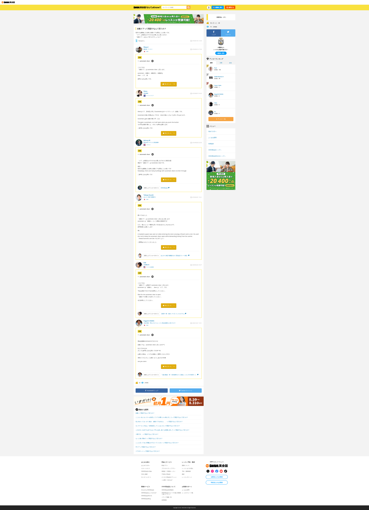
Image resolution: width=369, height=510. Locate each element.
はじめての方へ (145, 465)
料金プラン (165, 465)
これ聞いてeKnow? (167, 480)
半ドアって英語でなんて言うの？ (146, 447)
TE (215, 111)
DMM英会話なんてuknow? (148, 493)
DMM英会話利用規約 (168, 490)
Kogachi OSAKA (218, 94)
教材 (183, 474)
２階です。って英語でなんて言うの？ (147, 434)
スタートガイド (145, 468)
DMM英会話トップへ (214, 150)
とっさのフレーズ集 (187, 493)
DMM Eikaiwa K (219, 76)
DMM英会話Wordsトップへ (216, 156)
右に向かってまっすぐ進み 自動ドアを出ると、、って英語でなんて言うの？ (159, 421)
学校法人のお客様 (217, 482)
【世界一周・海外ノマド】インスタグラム (172, 314)
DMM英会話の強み (146, 471)
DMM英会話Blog (146, 499)
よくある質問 (212, 137)
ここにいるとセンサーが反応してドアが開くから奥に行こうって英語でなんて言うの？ (162, 417)
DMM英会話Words (146, 496)
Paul (215, 68)
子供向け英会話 (166, 474)
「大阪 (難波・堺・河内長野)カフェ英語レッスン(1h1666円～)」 (179, 375)
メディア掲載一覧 (167, 497)
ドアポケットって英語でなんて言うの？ (148, 451)
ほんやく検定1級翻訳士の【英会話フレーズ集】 (174, 255)
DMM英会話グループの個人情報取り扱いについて (171, 493)
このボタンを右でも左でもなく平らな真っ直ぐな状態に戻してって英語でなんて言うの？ (162, 430)
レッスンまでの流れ (187, 468)
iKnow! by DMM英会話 (147, 490)
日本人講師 (144, 474)
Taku (215, 103)
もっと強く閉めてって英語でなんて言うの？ (149, 438)
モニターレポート (146, 477)
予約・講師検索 (186, 471)
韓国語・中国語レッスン (168, 471)
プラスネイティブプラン (168, 468)
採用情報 (164, 500)
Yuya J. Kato (217, 85)
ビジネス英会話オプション (169, 477)
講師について (185, 465)
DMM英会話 (164, 188)
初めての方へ (212, 131)
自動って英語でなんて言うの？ (145, 413)
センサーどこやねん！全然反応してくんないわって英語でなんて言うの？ (158, 426)
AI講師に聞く (219, 7)
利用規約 (211, 144)
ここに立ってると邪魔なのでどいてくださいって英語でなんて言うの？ (157, 443)
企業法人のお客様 (217, 477)
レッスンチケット (187, 477)
